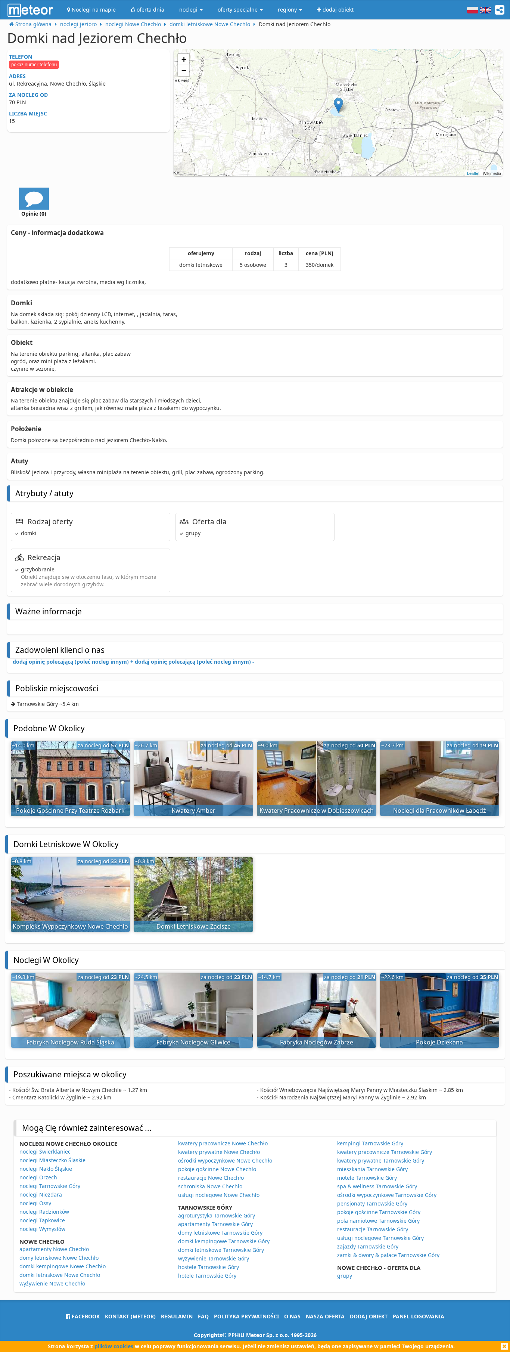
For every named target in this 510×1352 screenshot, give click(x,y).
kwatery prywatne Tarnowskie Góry (380, 1160)
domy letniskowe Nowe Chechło (59, 1257)
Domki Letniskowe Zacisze (193, 926)
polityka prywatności (246, 1316)
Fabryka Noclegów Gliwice (193, 1042)
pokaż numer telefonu (34, 64)
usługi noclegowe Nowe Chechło (218, 1194)
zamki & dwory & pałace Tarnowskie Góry (388, 1255)
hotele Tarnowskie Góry (207, 1275)
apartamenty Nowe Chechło (54, 1249)
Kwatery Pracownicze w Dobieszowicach (316, 810)
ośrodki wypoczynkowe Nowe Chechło (225, 1160)
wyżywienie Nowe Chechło (52, 1283)
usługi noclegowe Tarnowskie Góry (380, 1237)
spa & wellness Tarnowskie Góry (377, 1186)
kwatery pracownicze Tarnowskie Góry (384, 1151)
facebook (85, 1316)
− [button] (183, 70)
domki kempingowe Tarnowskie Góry (224, 1241)
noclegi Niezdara (40, 1194)
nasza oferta (325, 1316)
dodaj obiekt (369, 1316)
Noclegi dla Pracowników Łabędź (439, 810)
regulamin (177, 1316)
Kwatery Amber (193, 810)
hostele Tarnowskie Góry (208, 1267)
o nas (292, 1316)
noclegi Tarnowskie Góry (49, 1185)
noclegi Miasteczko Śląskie (52, 1160)
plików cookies (113, 1346)
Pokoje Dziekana (439, 1042)
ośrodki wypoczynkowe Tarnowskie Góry (386, 1194)
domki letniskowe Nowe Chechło (59, 1274)
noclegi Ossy (35, 1203)
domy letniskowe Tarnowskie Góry (220, 1232)
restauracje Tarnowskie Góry (372, 1229)
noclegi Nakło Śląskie (45, 1168)
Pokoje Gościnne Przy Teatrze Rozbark (70, 810)
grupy (344, 1275)
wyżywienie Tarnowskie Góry (213, 1258)
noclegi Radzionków (44, 1211)
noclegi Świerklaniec (45, 1151)
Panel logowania (418, 1316)
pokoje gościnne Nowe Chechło (217, 1169)
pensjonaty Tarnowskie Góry (372, 1203)
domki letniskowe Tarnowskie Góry (221, 1249)
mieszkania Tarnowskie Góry (372, 1169)
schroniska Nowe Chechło (210, 1186)
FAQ (203, 1316)
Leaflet (473, 173)
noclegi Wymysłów (42, 1228)
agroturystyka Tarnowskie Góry (216, 1215)
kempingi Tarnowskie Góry (370, 1143)
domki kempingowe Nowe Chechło (62, 1266)
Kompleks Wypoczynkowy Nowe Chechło (70, 926)
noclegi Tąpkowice (42, 1220)
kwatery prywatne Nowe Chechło (219, 1151)
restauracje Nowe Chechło (211, 1177)
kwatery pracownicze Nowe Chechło (223, 1143)
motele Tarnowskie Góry (367, 1177)
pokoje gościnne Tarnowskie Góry (378, 1212)
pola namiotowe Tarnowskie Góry (378, 1220)
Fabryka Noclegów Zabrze (316, 1042)
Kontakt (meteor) (130, 1316)
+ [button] (183, 59)
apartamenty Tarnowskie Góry (215, 1224)
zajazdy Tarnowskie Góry (367, 1246)
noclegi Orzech (38, 1177)
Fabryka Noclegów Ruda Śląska (70, 1042)
